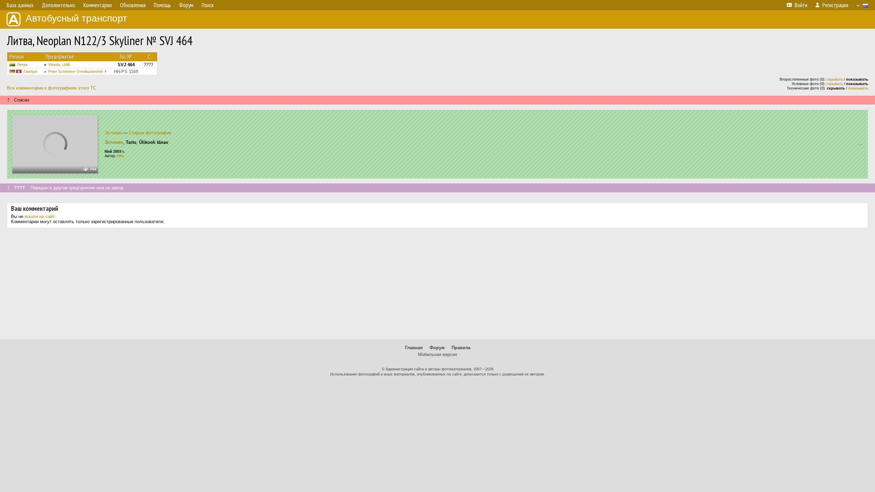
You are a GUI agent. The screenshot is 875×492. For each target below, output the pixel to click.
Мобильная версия (437, 354)
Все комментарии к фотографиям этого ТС (51, 88)
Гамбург (31, 71)
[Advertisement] (437, 286)
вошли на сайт (39, 216)
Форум (437, 347)
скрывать (834, 79)
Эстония (113, 132)
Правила (461, 347)
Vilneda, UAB (59, 65)
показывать (858, 88)
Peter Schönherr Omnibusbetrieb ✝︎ (77, 71)
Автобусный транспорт (76, 18)
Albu (120, 156)
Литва (22, 65)
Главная (414, 347)
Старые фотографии (150, 132)
